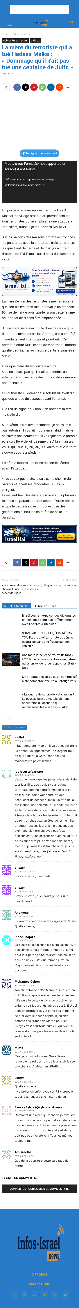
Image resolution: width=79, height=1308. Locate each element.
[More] (68, 87)
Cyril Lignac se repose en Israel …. (58, 587)
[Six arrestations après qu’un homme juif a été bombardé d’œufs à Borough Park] (11, 681)
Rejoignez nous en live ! (41, 153)
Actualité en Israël (22, 34)
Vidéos (35, 40)
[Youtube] (65, 1295)
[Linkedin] (51, 87)
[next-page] (10, 716)
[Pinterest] (34, 87)
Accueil (5, 34)
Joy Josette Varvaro (29, 771)
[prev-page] (4, 716)
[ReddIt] (59, 87)
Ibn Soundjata (25, 936)
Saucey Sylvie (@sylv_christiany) (38, 1107)
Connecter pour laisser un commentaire (39, 1188)
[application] (39, 182)
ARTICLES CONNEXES (16, 605)
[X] (25, 87)
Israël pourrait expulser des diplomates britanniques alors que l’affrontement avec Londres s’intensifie (49, 620)
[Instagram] (24, 1295)
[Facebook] (17, 87)
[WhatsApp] (42, 87)
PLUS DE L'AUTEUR (45, 605)
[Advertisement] (39, 9)
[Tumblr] (44, 1295)
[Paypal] (34, 1295)
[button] (9, 24)
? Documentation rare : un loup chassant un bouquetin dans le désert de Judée (20, 589)
